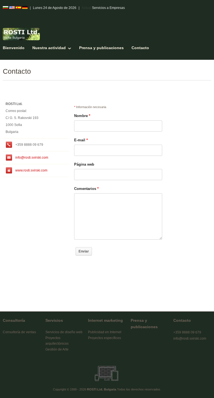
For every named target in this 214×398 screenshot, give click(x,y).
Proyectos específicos (104, 338)
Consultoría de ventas (19, 332)
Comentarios (86, 189)
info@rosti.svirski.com (31, 157)
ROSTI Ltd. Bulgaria (101, 389)
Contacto (140, 48)
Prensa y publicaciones (101, 48)
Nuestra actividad (49, 48)
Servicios (54, 320)
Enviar (84, 251)
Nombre (82, 116)
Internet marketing (105, 320)
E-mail (81, 140)
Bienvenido (14, 48)
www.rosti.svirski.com (31, 170)
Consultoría (14, 320)
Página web (84, 164)
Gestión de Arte (57, 349)
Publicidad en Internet (104, 332)
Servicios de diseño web (63, 332)
